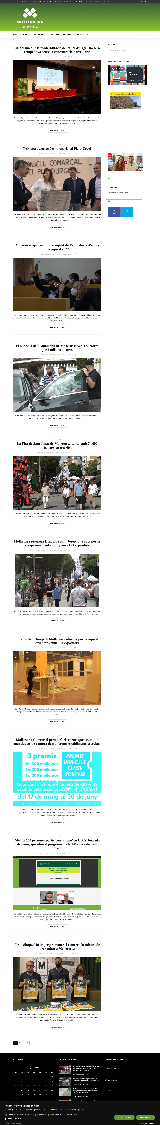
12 (28, 1086)
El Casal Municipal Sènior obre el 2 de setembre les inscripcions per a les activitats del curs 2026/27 (86, 1068)
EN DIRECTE (79, 2)
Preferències (56, 1115)
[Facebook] (138, 2)
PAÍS (58, 35)
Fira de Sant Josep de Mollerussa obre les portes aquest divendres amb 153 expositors (57, 641)
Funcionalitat (71, 1115)
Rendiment (42, 1115)
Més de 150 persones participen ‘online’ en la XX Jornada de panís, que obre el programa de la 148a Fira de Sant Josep (57, 844)
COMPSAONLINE (150, 1123)
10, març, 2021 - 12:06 (64, 853)
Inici (17, 2)
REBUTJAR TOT (145, 1117)
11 (21, 1086)
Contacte (33, 2)
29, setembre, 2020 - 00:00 (64, 953)
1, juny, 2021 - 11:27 (64, 648)
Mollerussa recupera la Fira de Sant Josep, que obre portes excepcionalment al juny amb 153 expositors (57, 543)
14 (40, 1086)
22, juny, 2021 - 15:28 (64, 355)
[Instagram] (145, 2)
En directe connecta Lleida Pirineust (97, 2)
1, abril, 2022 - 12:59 (64, 254)
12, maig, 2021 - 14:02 (64, 748)
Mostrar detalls (14, 1119)
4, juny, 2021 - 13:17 (64, 550)
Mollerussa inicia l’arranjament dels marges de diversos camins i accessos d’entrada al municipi (85, 1090)
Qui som (24, 2)
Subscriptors (68, 2)
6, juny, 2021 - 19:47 (64, 452)
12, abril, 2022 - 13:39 (64, 153)
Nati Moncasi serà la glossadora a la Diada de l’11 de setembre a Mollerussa (86, 1079)
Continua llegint (57, 130)
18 (22, 1090)
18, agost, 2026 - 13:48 (81, 1096)
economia (57, 44)
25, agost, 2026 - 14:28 (81, 1084)
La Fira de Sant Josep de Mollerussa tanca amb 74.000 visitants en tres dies (57, 445)
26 (28, 1094)
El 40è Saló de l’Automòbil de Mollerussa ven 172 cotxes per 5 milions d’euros (57, 348)
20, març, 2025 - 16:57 (64, 57)
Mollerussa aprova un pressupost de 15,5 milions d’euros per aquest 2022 (57, 247)
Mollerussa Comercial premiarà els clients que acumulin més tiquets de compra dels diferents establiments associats (57, 741)
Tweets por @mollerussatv (118, 192)
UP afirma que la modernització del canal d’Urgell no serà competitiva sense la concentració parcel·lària (57, 50)
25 (22, 1094)
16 (52, 1086)
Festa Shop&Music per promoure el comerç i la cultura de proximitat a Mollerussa (57, 946)
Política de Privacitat (45, 2)
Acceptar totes (124, 1117)
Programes (68, 35)
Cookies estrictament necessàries (21, 1115)
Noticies (23, 35)
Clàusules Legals (111, 1080)
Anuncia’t (58, 2)
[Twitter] (141, 2)
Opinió (50, 35)
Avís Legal (108, 1091)
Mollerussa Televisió (47, 57)
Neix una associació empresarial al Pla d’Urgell (57, 148)
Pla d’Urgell (37, 35)
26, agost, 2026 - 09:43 (81, 1074)
